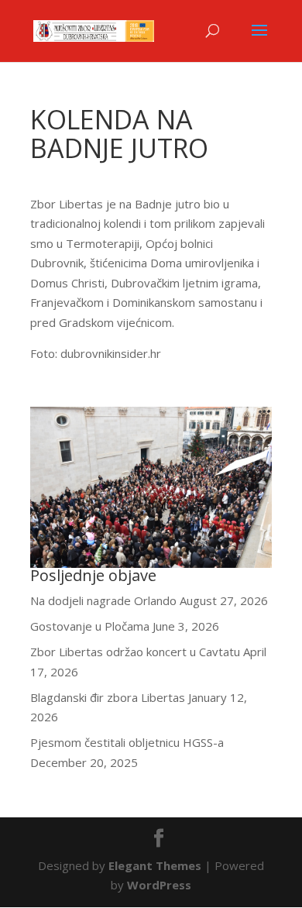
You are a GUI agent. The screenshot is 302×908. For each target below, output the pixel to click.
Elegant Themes (154, 865)
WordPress (159, 885)
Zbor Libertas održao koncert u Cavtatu (135, 651)
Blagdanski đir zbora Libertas (107, 697)
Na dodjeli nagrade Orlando (103, 600)
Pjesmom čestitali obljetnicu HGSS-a (127, 742)
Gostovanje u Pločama (89, 626)
